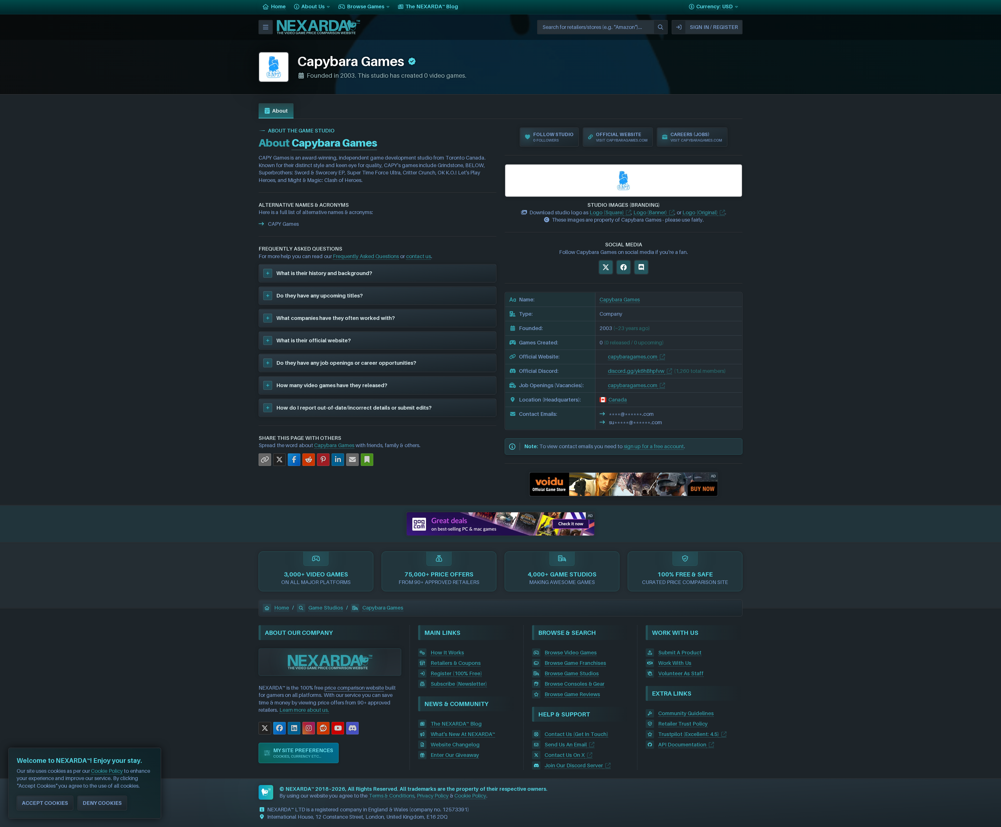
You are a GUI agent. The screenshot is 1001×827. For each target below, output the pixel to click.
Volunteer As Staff (681, 673)
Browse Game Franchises (575, 663)
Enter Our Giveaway (455, 755)
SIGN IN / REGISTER (714, 27)
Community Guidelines (686, 713)
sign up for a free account (654, 446)
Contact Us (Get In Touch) (576, 734)
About (280, 111)
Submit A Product (679, 652)
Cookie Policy (470, 796)
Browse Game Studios (572, 673)
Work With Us (674, 663)
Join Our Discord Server (574, 765)
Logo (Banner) (650, 212)
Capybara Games (334, 445)
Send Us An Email (566, 744)
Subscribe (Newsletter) (459, 684)
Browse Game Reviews (572, 694)
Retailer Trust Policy (683, 724)
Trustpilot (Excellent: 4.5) (688, 734)
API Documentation (682, 744)
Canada (617, 400)
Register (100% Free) (456, 673)
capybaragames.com (632, 357)
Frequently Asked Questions (366, 256)
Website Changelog (455, 744)
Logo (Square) (607, 212)
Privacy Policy (433, 796)
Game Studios (325, 608)
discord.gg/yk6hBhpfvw (636, 371)
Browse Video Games (571, 652)
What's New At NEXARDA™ (463, 734)
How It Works (447, 652)
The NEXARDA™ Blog (456, 724)
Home (281, 608)
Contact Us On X (565, 755)
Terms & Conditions (391, 796)
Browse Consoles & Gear (575, 684)
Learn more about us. (304, 710)
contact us (418, 256)
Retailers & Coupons (455, 663)
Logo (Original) (700, 212)
